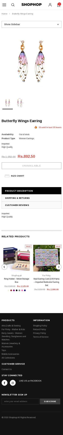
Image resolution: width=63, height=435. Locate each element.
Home (4, 14)
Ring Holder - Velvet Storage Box (16, 280)
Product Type (8, 138)
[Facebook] (4, 383)
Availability (7, 134)
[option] (31, 61)
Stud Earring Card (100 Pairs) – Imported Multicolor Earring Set (46, 282)
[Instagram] (13, 383)
